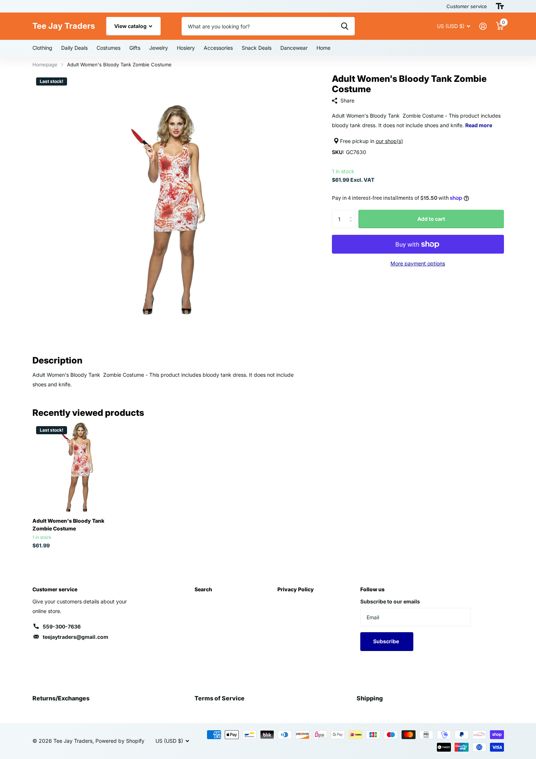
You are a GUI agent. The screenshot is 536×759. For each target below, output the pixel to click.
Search (203, 589)
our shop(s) (389, 141)
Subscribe (386, 641)
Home (323, 48)
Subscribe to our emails (390, 601)
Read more (478, 125)
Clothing (42, 48)
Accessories (218, 48)
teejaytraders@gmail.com (75, 637)
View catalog (131, 26)
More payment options (417, 263)
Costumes (108, 48)
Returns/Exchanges (61, 698)
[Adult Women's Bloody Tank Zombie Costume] (77, 467)
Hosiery (186, 48)
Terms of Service (220, 698)
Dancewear (294, 48)
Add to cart (431, 219)
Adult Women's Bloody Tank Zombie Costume (68, 525)
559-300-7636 (62, 626)
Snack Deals (256, 48)
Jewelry (158, 48)
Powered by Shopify (119, 741)
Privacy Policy (295, 589)
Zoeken (344, 26)
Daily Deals (74, 48)
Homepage (44, 64)
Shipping (370, 698)
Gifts (134, 48)
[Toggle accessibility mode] (500, 6)
